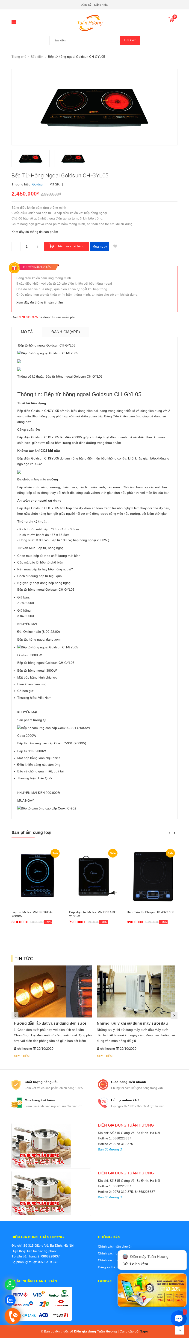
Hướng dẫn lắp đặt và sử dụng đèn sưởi (50, 1023)
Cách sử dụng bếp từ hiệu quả (39, 576)
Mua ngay (99, 246)
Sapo (144, 1331)
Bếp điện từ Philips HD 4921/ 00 (150, 912)
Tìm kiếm (130, 40)
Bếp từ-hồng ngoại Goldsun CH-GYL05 (45, 663)
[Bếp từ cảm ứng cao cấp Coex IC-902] (46, 808)
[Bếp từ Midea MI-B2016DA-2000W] (37, 877)
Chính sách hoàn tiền (113, 1260)
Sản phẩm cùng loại (31, 832)
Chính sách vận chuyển (115, 1246)
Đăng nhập (101, 4)
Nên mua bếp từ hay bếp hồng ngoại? (45, 569)
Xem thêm (22, 1056)
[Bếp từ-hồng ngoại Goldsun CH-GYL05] (47, 647)
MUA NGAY (25, 800)
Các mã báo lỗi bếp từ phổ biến (40, 562)
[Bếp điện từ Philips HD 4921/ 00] (152, 877)
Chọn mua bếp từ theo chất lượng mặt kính (48, 556)
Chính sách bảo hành (113, 1253)
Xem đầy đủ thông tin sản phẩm (35, 232)
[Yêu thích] (115, 246)
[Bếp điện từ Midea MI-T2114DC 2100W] (94, 877)
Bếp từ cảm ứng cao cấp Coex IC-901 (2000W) (51, 743)
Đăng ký (86, 4)
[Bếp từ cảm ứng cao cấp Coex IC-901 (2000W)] (53, 727)
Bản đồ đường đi (110, 1149)
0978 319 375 (28, 317)
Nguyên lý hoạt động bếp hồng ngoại (44, 583)
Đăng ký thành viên (112, 1267)
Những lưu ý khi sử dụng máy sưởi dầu (132, 1023)
